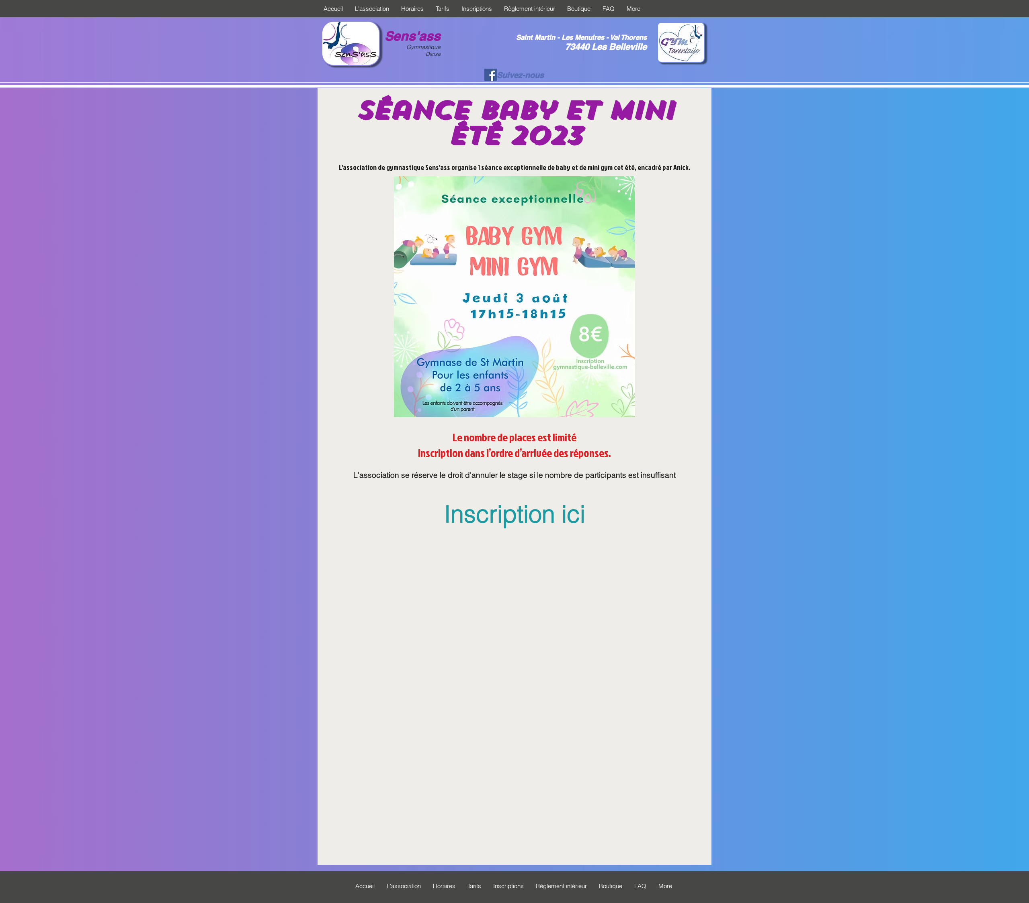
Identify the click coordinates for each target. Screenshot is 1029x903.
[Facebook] (490, 75)
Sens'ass (413, 35)
